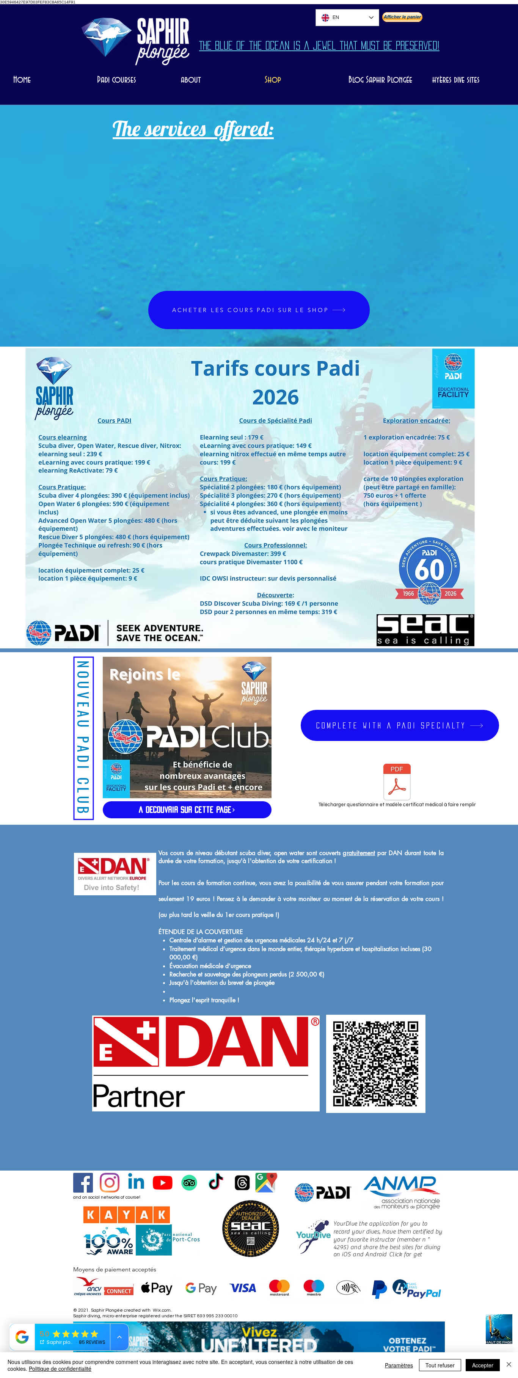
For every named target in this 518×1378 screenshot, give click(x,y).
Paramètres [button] (399, 1365)
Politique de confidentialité (60, 1368)
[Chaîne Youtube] (163, 1183)
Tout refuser (440, 1365)
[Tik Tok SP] (216, 1183)
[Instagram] (109, 1183)
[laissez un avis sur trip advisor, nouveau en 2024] (189, 1183)
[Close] (508, 1365)
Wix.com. (162, 1310)
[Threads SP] (242, 1183)
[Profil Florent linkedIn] (136, 1183)
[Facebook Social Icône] (83, 1183)
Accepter (482, 1365)
